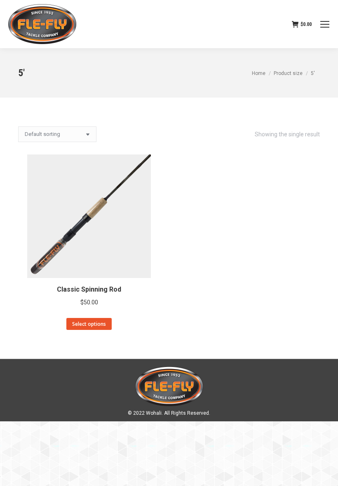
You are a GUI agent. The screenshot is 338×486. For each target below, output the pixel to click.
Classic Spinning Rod (89, 289)
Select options (89, 323)
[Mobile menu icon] (325, 24)
